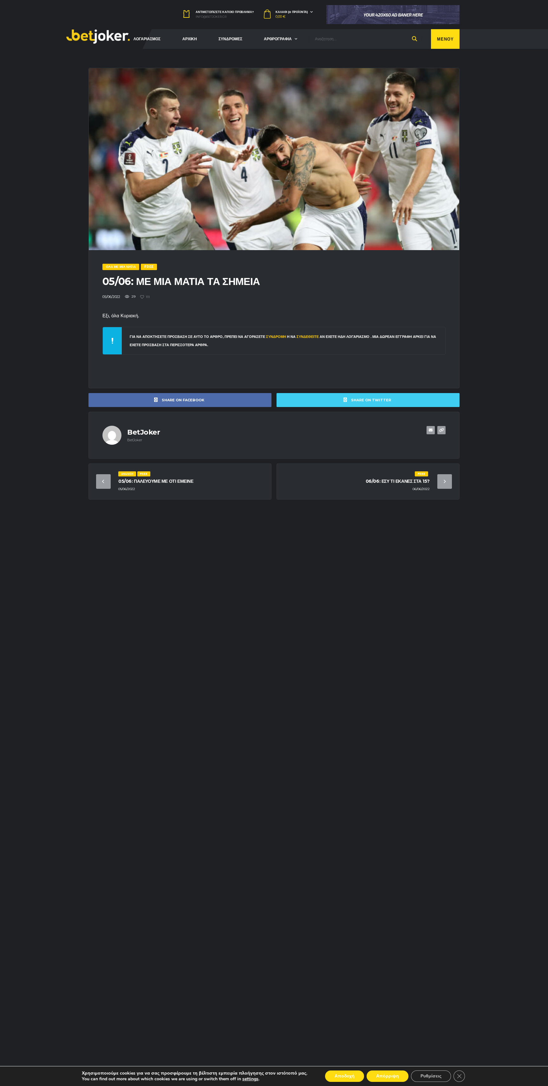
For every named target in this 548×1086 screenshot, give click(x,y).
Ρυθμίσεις (431, 1076)
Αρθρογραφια (278, 38)
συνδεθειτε (308, 336)
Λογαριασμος (147, 38)
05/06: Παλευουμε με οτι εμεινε (155, 481)
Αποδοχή (345, 1076)
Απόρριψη (387, 1076)
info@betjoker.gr (211, 16)
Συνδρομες (230, 38)
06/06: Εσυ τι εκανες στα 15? (398, 481)
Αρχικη (189, 38)
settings (250, 1079)
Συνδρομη (276, 336)
